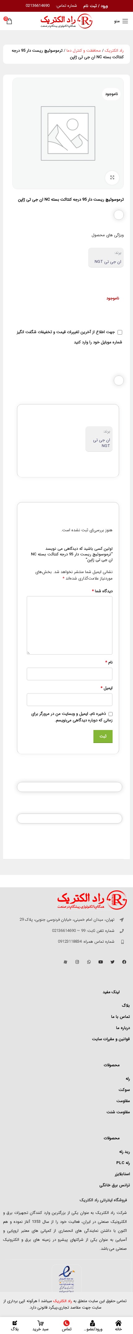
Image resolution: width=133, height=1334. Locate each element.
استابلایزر (122, 1174)
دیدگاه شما (102, 591)
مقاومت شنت (118, 1112)
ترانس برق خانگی (114, 1185)
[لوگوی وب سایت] (66, 21)
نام (109, 662)
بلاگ (126, 1005)
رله (128, 1078)
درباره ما (123, 1028)
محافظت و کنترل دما (83, 50)
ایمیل (107, 688)
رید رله (124, 1152)
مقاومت (123, 1101)
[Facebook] (124, 962)
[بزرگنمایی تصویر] (112, 178)
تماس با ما (120, 1017)
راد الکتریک (114, 50)
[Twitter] (112, 962)
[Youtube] (100, 962)
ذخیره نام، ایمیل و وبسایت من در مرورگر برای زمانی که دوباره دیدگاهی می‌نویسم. (72, 716)
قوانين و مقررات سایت (111, 1039)
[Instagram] (77, 962)
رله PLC (123, 1163)
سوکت (124, 1090)
